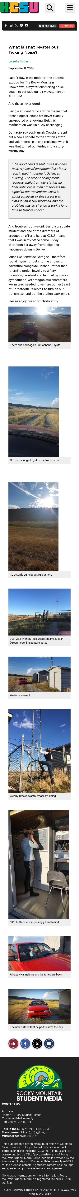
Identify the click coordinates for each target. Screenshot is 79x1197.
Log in (48, 1194)
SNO (41, 1194)
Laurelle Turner (18, 61)
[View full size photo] (39, 324)
